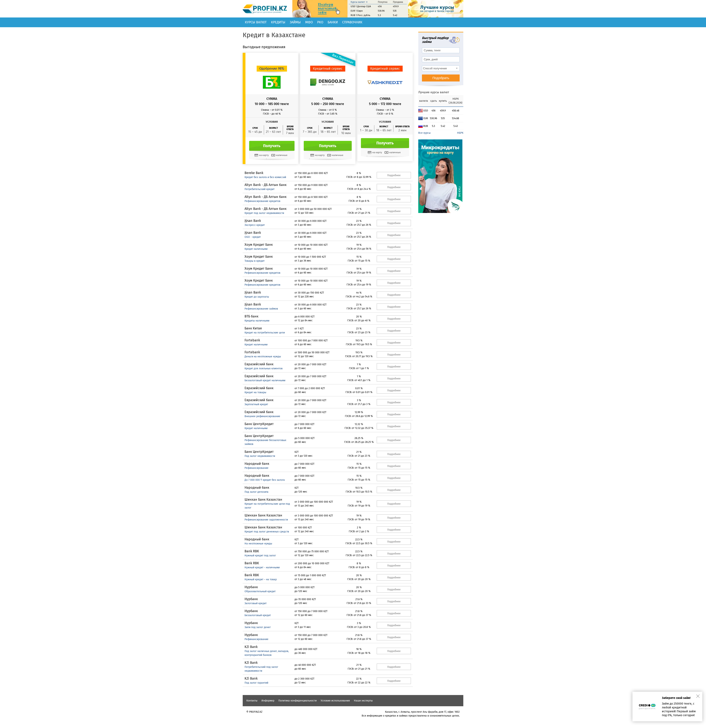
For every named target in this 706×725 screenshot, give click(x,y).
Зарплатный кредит (256, 404)
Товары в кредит (255, 260)
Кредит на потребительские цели (265, 332)
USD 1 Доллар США (361, 6)
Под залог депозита (256, 491)
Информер (267, 700)
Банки (333, 22)
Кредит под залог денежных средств (267, 531)
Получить (271, 145)
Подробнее (394, 175)
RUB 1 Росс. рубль (360, 15)
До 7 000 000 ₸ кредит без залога (265, 479)
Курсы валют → (359, 2)
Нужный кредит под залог (260, 555)
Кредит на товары (255, 392)
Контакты (251, 700)
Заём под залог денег (258, 627)
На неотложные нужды (258, 543)
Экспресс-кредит (255, 225)
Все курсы (424, 132)
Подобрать (440, 78)
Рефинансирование (256, 468)
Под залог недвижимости (260, 456)
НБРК (460, 132)
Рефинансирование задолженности (266, 519)
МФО (309, 22)
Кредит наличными (256, 248)
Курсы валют (256, 22)
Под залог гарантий (256, 682)
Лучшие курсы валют (433, 92)
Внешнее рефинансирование (262, 416)
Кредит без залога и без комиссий (265, 177)
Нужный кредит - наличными (262, 567)
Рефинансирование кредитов (262, 201)
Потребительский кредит (259, 189)
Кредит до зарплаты (257, 296)
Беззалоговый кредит (258, 615)
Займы (295, 22)
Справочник (352, 22)
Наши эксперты (363, 700)
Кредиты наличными (257, 320)
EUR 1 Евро (357, 10)
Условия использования (335, 700)
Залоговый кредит (256, 603)
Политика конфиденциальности (297, 700)
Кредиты (278, 22)
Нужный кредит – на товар (261, 579)
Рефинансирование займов (261, 308)
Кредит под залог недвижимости (264, 213)
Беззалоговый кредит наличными (265, 380)
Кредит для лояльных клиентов (264, 368)
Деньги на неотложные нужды (263, 356)
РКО (320, 22)
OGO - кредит (253, 237)
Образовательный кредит (260, 591)
